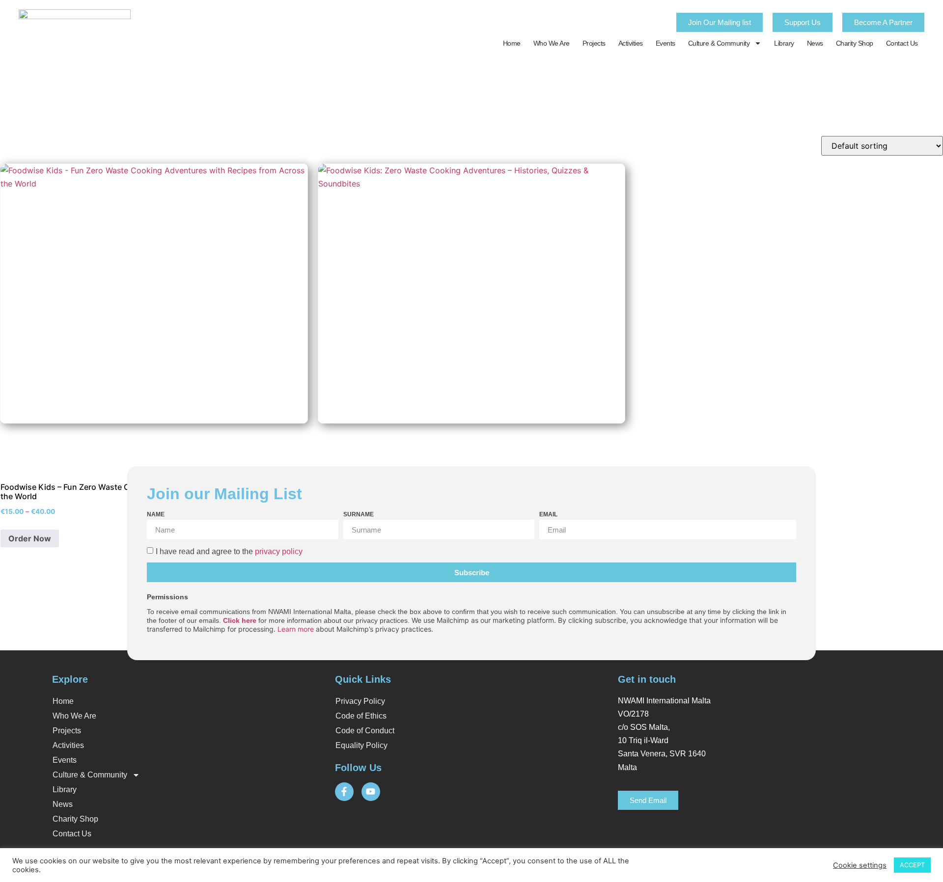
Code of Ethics (361, 716)
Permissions (167, 596)
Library (784, 43)
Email (548, 514)
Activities (630, 43)
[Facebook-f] (344, 791)
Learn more (295, 629)
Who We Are (551, 43)
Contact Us (902, 43)
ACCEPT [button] (912, 865)
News (815, 43)
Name (156, 514)
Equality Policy (361, 745)
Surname (358, 514)
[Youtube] (370, 791)
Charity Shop (854, 43)
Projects (594, 43)
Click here (239, 620)
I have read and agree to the (229, 551)
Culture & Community (719, 43)
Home (512, 43)
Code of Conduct (364, 730)
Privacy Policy (360, 701)
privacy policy (279, 551)
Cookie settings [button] (860, 865)
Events (665, 43)
